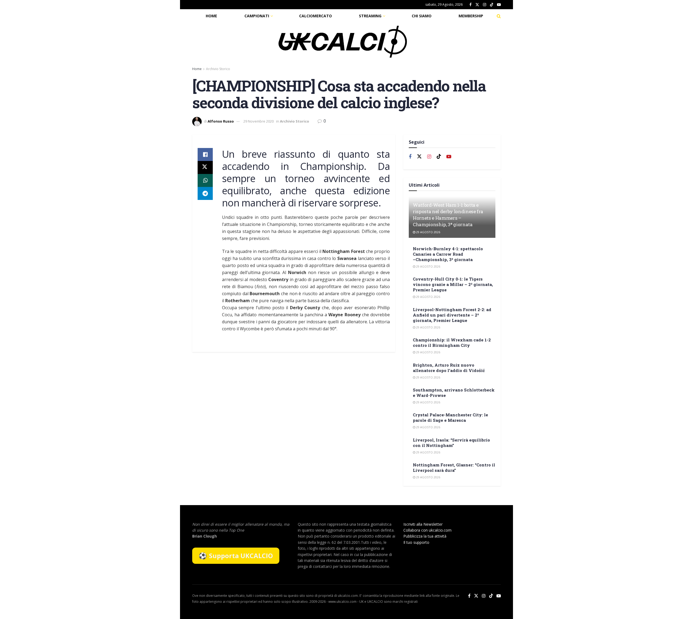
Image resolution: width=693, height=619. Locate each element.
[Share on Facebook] (205, 154)
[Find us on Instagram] (484, 4)
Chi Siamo (422, 15)
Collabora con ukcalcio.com (427, 530)
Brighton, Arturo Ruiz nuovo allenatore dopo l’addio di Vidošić (449, 367)
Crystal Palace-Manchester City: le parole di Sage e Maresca (450, 417)
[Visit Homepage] (343, 41)
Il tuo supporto (416, 542)
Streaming (370, 15)
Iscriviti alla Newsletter (423, 524)
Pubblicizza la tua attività (424, 536)
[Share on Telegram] (205, 193)
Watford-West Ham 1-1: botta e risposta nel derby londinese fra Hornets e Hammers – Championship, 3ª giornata (448, 214)
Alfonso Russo (221, 121)
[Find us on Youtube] (499, 4)
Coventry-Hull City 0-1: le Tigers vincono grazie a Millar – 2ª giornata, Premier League (453, 284)
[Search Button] (499, 16)
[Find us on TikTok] (491, 4)
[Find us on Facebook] (470, 4)
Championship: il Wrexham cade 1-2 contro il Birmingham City (452, 342)
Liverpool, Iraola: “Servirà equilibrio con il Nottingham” (451, 442)
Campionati (256, 15)
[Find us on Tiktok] (439, 156)
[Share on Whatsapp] (205, 180)
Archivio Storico (218, 69)
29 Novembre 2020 (258, 121)
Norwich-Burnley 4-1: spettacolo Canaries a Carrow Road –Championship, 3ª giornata (448, 254)
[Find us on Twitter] (477, 4)
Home (211, 15)
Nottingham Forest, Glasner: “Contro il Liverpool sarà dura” (454, 467)
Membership (471, 15)
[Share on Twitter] (205, 167)
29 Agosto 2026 (427, 232)
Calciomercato (315, 15)
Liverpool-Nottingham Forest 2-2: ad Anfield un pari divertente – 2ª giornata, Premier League (452, 315)
